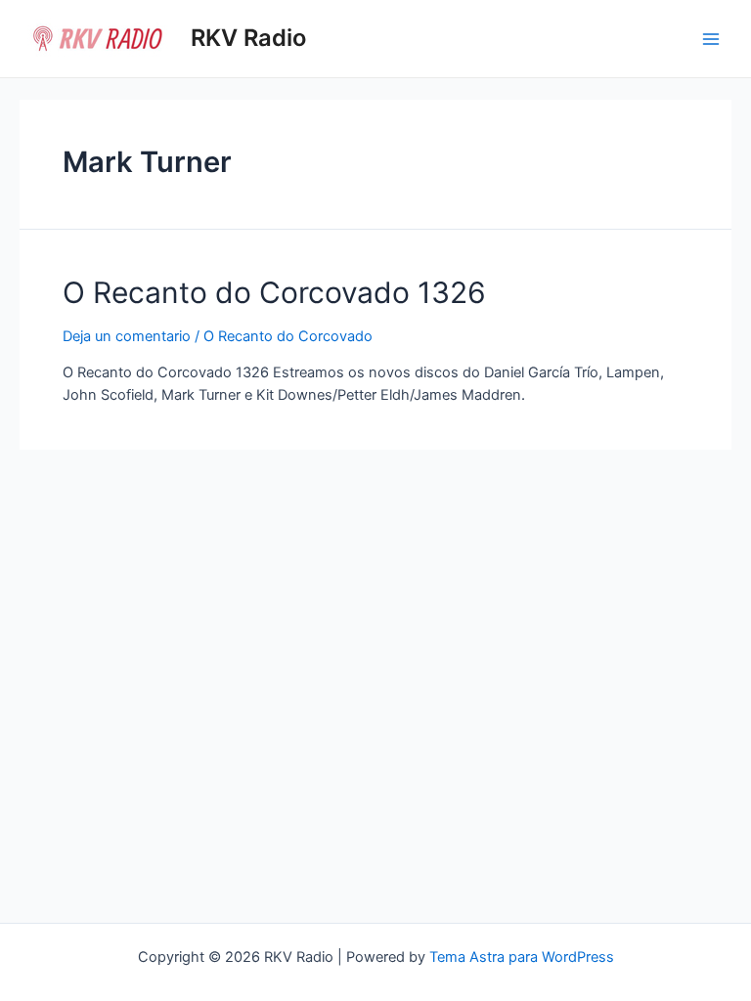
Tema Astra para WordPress (521, 957)
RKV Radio (248, 37)
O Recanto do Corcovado (288, 336)
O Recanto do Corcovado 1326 (274, 292)
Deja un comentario (127, 336)
